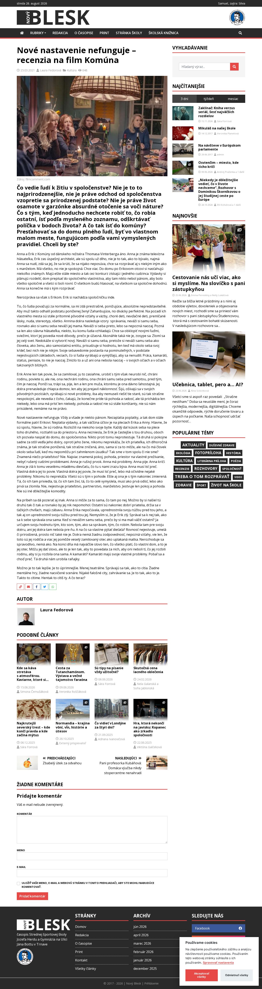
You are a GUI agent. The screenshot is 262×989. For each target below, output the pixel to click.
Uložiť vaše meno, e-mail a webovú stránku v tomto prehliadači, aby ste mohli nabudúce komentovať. (88, 885)
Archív (141, 916)
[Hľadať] (234, 67)
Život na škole (226, 485)
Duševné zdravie (221, 445)
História (233, 453)
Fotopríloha (208, 452)
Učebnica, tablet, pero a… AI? (207, 384)
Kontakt (81, 960)
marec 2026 (142, 943)
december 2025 (145, 968)
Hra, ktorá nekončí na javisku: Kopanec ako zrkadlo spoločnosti (149, 729)
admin (220, 154)
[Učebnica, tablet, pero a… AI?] (208, 355)
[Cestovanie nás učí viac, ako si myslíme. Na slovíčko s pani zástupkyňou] (208, 248)
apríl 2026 (141, 935)
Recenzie (182, 469)
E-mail (21, 867)
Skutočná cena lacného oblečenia (148, 670)
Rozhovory (205, 468)
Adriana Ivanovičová (111, 739)
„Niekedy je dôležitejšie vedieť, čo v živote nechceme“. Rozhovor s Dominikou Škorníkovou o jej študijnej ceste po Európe (219, 190)
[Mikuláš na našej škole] (182, 133)
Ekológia (183, 453)
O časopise (83, 943)
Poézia (236, 461)
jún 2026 (140, 926)
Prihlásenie (151, 983)
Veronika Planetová (228, 133)
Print (79, 952)
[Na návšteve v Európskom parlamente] (182, 150)
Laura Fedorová (50, 70)
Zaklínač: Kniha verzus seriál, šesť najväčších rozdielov (216, 112)
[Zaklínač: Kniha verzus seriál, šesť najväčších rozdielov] (182, 113)
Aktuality (193, 444)
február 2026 (143, 952)
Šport (201, 485)
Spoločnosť (232, 469)
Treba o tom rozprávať (202, 476)
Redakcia (82, 935)
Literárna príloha (212, 461)
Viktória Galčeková (149, 747)
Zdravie (183, 484)
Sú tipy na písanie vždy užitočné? (109, 670)
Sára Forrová (106, 684)
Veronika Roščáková (72, 692)
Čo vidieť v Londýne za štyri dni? (110, 725)
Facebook (202, 928)
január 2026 (142, 960)
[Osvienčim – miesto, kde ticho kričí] (182, 168)
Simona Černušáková (34, 692)
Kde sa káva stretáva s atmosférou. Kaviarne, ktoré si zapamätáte (31, 674)
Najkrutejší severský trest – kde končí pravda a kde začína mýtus (33, 729)
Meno (21, 850)
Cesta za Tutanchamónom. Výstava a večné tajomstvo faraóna (71, 674)
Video (238, 477)
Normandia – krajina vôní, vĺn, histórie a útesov (73, 727)
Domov (80, 926)
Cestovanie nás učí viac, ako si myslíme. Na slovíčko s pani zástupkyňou (208, 283)
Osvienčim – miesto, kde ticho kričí (218, 164)
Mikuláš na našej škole (217, 128)
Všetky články (85, 968)
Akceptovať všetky (201, 975)
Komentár (24, 814)
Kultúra (72, 70)
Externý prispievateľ (72, 743)
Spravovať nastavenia (218, 962)
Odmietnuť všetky (236, 975)
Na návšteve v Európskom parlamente (219, 147)
